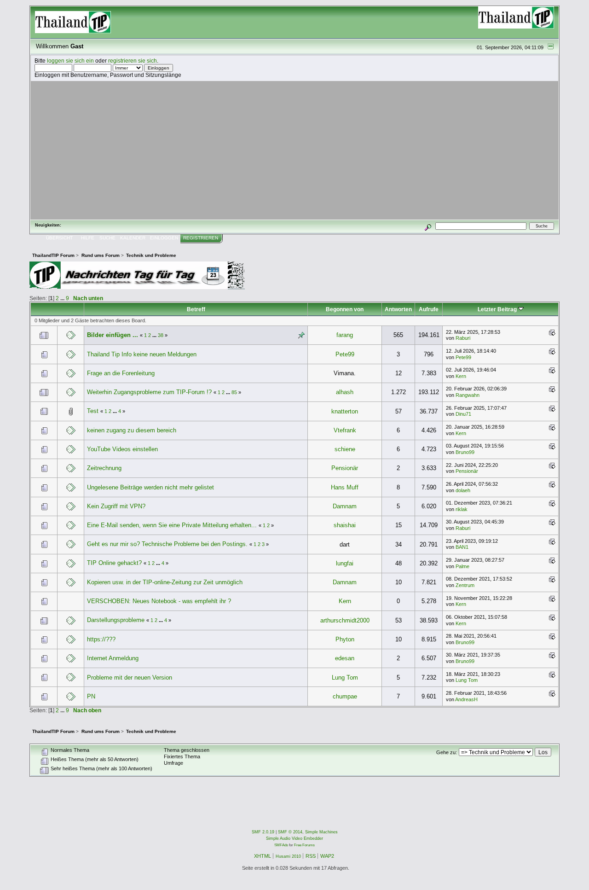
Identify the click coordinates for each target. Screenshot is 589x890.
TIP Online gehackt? (114, 562)
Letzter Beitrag (498, 309)
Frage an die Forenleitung (121, 373)
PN (91, 696)
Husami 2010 (288, 856)
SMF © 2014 (290, 832)
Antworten (398, 309)
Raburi (463, 338)
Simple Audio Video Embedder (294, 838)
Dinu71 (463, 414)
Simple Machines (321, 832)
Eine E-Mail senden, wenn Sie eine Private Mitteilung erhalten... (172, 525)
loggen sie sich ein (70, 61)
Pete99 (344, 354)
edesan (344, 658)
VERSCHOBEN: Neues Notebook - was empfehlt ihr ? (159, 601)
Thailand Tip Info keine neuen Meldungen (141, 354)
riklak (462, 509)
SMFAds (281, 845)
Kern (461, 376)
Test (92, 410)
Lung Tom (345, 677)
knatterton (344, 411)
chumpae (345, 696)
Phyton (344, 639)
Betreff (196, 309)
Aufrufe (429, 309)
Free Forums (304, 845)
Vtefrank (345, 430)
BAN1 (462, 547)
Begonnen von (345, 309)
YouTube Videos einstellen (122, 449)
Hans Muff (344, 487)
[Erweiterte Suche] (428, 225)
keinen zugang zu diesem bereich (131, 430)
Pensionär (344, 468)
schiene (345, 449)
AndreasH (466, 699)
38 (160, 335)
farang (344, 335)
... (63, 298)
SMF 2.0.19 (263, 832)
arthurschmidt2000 (345, 620)
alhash (344, 392)
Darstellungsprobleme (115, 620)
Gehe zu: (446, 752)
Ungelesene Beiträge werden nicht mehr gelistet (150, 487)
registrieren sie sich (132, 61)
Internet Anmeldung (113, 658)
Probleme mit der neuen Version (129, 677)
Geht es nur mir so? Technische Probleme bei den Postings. (167, 544)
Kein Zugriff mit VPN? (116, 506)
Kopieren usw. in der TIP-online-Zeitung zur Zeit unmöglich (165, 582)
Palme (462, 566)
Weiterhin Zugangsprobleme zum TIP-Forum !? (149, 392)
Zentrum (465, 585)
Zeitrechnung (104, 468)
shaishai (345, 525)
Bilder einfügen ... (112, 335)
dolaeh (463, 490)
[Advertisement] (294, 150)
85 (234, 392)
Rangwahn (467, 395)
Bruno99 (465, 452)
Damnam (345, 506)
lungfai (344, 563)
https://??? (101, 639)
